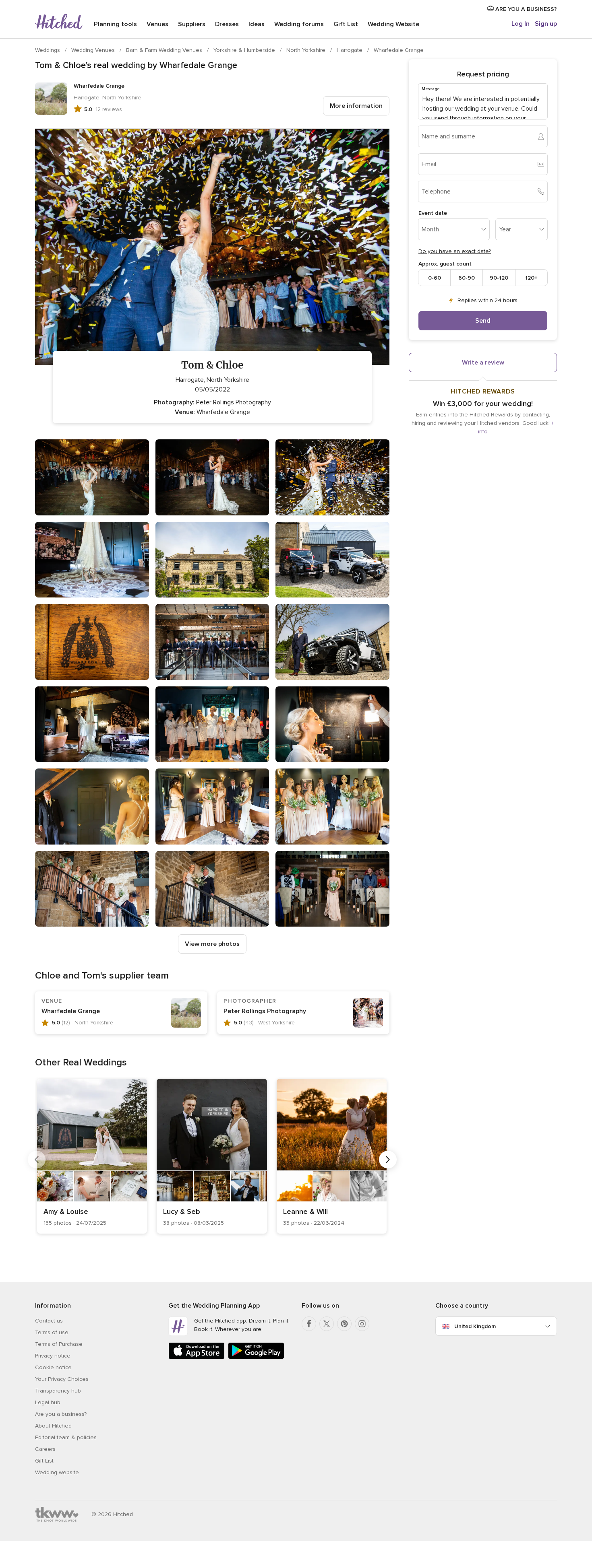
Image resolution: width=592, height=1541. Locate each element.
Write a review (483, 362)
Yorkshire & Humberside (245, 50)
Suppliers (191, 24)
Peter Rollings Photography (265, 1011)
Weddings (48, 50)
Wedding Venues (93, 50)
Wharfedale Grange (399, 50)
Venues (157, 24)
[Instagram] (362, 1323)
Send (483, 321)
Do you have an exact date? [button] (454, 251)
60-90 (466, 277)
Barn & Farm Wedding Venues (165, 50)
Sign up (546, 24)
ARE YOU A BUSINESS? (525, 9)
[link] (92, 1156)
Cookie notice (53, 1367)
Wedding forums (299, 24)
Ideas (256, 24)
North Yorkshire (306, 50)
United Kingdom (475, 1326)
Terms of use (51, 1332)
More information (356, 106)
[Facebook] (309, 1323)
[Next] (388, 1159)
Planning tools (115, 24)
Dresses (227, 24)
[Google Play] (256, 1357)
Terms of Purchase (59, 1344)
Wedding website (57, 1472)
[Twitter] (326, 1323)
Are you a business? (61, 1414)
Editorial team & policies (66, 1437)
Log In (520, 24)
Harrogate (350, 50)
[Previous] (37, 1159)
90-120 (499, 277)
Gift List (345, 24)
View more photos (212, 944)
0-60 (434, 277)
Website (393, 24)
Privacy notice (52, 1355)
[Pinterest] (344, 1323)
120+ (531, 277)
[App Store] (196, 1357)
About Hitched (53, 1425)
